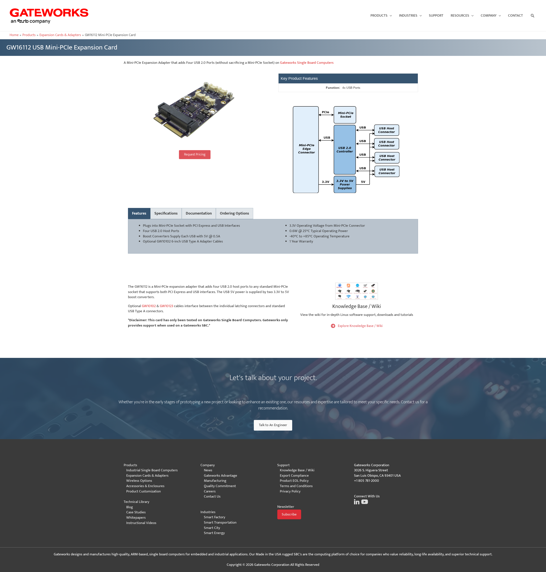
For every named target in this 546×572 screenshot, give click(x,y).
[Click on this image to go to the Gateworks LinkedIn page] (356, 501)
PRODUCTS (379, 16)
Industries (207, 512)
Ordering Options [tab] (234, 213)
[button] (195, 154)
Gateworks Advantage (220, 476)
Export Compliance (294, 476)
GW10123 (166, 306)
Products (130, 465)
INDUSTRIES (408, 16)
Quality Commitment (220, 486)
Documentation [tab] (199, 213)
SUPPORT (436, 16)
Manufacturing (215, 481)
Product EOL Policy (294, 481)
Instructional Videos (141, 523)
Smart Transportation (220, 523)
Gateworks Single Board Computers (307, 63)
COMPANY (489, 16)
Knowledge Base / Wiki (297, 470)
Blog (129, 507)
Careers (210, 491)
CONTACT (515, 16)
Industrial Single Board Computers (152, 470)
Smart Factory (214, 517)
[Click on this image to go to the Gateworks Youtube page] (364, 501)
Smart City (212, 528)
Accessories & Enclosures (145, 486)
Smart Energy (214, 533)
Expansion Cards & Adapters (147, 476)
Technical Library (136, 502)
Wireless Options (139, 481)
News (208, 470)
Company (207, 465)
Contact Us (212, 496)
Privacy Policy (290, 491)
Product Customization (143, 491)
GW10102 (164, 241)
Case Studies (136, 512)
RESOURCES (460, 16)
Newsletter (285, 507)
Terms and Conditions (296, 486)
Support (283, 465)
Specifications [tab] (166, 213)
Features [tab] (139, 213)
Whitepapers (136, 518)
